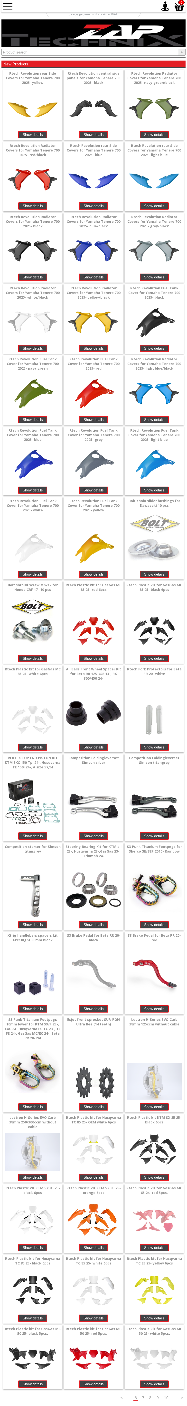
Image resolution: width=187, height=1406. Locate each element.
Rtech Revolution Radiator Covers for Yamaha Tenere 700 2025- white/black (33, 293)
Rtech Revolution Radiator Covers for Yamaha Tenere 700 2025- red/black (33, 150)
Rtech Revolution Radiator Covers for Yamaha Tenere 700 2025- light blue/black (154, 364)
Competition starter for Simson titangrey (33, 849)
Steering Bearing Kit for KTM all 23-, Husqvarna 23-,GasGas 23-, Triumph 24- (93, 851)
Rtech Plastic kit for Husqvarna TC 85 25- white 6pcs (93, 1260)
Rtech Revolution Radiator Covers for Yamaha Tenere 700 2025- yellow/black (94, 293)
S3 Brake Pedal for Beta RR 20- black (93, 937)
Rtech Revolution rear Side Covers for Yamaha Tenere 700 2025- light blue (154, 150)
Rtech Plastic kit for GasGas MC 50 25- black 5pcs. (33, 1331)
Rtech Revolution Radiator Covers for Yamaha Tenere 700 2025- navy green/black (154, 78)
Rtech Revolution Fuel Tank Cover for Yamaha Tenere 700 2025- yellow (94, 505)
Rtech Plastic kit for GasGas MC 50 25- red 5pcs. (94, 1331)
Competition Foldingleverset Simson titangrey (154, 760)
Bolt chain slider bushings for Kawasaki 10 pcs (154, 503)
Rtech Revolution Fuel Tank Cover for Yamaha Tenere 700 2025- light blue (154, 435)
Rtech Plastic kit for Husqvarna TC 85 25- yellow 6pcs (154, 1260)
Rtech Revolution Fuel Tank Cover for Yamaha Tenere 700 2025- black (154, 293)
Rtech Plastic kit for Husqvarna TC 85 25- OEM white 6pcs (93, 1119)
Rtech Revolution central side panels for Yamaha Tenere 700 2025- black (93, 78)
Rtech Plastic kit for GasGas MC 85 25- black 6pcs (154, 587)
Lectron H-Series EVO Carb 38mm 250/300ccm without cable (32, 1122)
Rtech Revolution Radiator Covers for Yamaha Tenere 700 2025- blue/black (94, 221)
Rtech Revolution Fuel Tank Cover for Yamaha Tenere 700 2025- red (94, 364)
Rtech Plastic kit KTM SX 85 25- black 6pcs (154, 1119)
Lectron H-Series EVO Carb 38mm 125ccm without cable (154, 1021)
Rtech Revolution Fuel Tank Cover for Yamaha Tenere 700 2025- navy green (33, 364)
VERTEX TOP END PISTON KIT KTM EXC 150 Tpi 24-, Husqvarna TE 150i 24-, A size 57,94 (32, 762)
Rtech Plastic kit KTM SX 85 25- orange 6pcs (93, 1190)
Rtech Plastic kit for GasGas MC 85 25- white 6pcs (33, 671)
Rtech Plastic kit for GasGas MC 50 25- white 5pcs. (154, 1331)
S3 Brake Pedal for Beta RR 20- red (154, 937)
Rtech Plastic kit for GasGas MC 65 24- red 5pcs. (154, 1190)
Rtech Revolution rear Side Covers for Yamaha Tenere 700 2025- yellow (33, 78)
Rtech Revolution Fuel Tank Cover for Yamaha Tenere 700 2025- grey (94, 435)
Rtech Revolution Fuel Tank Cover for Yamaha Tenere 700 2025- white (33, 505)
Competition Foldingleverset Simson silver (93, 760)
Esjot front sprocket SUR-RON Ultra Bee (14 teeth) (93, 1021)
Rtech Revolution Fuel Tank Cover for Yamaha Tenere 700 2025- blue (33, 435)
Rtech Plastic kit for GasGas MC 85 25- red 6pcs (94, 587)
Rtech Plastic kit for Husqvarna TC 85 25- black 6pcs (32, 1260)
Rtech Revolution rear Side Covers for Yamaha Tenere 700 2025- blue (94, 150)
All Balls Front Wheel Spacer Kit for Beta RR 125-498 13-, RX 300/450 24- (93, 674)
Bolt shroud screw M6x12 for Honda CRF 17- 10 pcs (33, 587)
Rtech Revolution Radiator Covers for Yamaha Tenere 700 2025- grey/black (154, 221)
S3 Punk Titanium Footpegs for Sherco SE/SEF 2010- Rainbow (154, 849)
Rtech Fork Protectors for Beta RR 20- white (154, 671)
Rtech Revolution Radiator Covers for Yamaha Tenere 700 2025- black (33, 221)
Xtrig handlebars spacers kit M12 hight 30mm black (33, 937)
